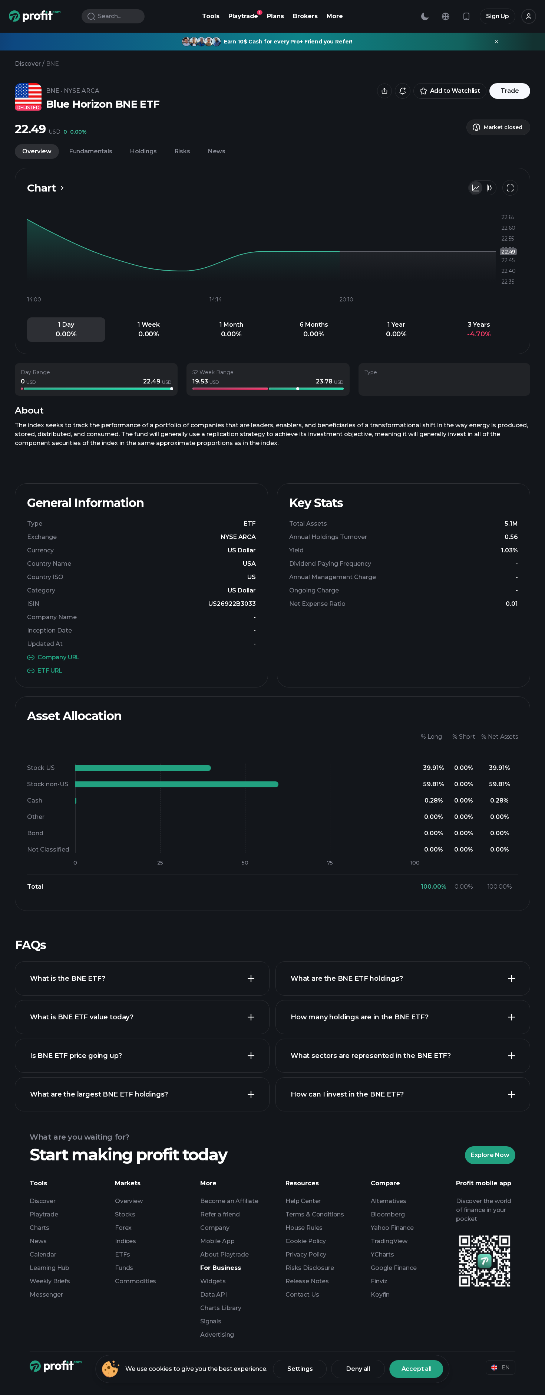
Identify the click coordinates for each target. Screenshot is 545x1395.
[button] (66, 329)
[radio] (475, 188)
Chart (41, 188)
